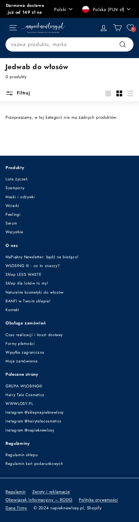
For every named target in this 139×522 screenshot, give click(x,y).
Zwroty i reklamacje (51, 492)
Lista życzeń (16, 179)
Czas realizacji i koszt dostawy (34, 335)
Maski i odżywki (20, 197)
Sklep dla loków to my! (26, 283)
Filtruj (22, 93)
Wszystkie (14, 232)
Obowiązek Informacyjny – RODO (38, 500)
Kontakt (12, 310)
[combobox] (69, 44)
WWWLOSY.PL (19, 404)
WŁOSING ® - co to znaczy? (32, 266)
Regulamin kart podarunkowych (34, 464)
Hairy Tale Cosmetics (24, 395)
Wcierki (12, 206)
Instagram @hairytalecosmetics (33, 421)
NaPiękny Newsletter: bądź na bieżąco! (42, 257)
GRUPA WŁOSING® (24, 386)
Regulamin (15, 492)
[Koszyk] (117, 27)
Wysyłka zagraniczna (24, 352)
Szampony (14, 188)
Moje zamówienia (21, 361)
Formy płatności (20, 343)
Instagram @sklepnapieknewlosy (34, 412)
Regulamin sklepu (21, 455)
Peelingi (12, 214)
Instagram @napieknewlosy (29, 430)
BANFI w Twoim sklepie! (27, 301)
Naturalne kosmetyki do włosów (34, 292)
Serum (11, 223)
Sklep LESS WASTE (23, 274)
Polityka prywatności (98, 500)
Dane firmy (16, 508)
